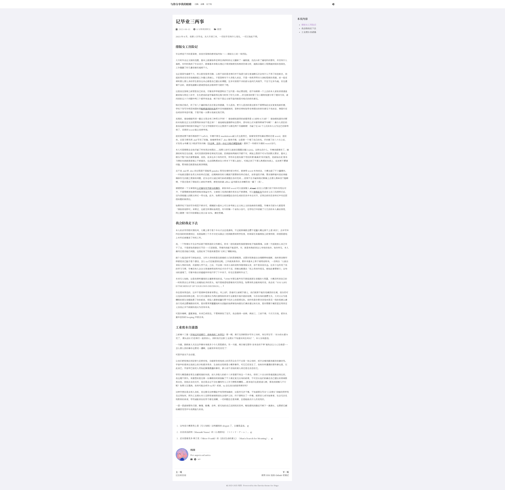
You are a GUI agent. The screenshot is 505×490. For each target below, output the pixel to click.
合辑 (202, 4)
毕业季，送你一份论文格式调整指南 (225, 143)
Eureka (261, 485)
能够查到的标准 (208, 108)
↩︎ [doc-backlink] (248, 425)
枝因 (240, 485)
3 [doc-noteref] (226, 292)
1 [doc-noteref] (224, 278)
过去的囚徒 (181, 475)
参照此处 (258, 192)
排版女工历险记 (308, 24)
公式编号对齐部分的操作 (208, 188)
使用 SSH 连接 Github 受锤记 (275, 475)
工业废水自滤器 (308, 32)
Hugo (276, 485)
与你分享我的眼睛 (180, 4)
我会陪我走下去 (308, 28)
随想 (219, 29)
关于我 (209, 4)
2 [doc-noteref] (223, 286)
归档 (196, 4)
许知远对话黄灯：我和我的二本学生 (207, 334)
